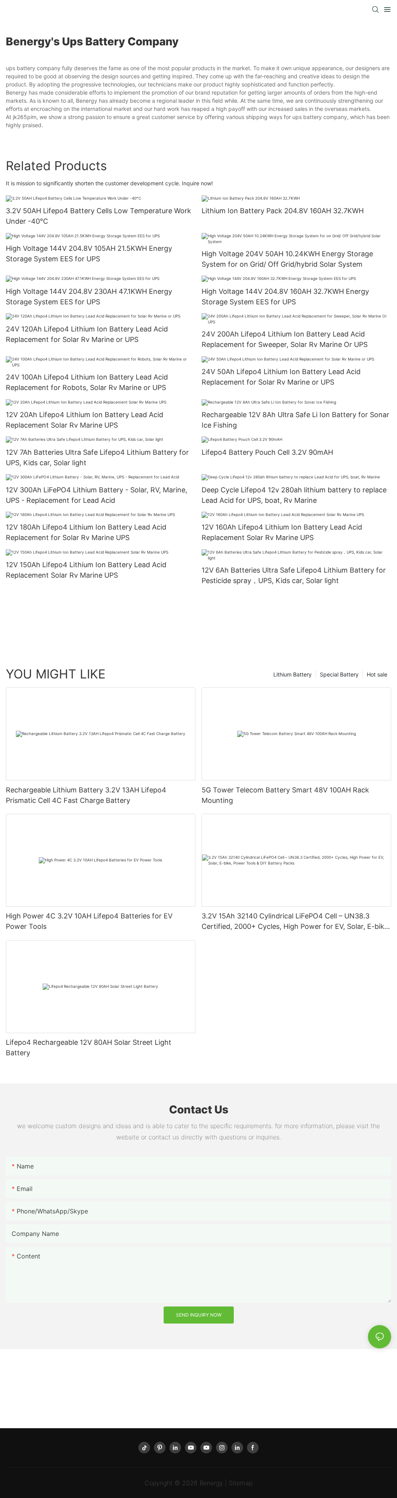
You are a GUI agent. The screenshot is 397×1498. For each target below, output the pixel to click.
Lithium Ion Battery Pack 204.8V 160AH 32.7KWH (283, 211)
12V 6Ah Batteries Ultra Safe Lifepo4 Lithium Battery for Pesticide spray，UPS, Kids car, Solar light (294, 575)
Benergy (211, 1483)
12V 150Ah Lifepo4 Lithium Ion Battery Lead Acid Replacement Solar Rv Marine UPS (86, 570)
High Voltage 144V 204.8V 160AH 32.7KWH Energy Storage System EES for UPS (285, 296)
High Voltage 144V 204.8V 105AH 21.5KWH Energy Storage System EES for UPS (89, 253)
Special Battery (339, 674)
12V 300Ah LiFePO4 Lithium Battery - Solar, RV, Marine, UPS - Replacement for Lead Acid (96, 495)
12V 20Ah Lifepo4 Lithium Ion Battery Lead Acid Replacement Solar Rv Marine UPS (84, 420)
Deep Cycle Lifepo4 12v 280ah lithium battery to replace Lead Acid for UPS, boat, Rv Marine (294, 495)
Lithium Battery (292, 674)
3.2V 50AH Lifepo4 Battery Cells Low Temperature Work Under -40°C (98, 216)
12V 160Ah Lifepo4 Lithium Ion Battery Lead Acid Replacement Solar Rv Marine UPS (282, 532)
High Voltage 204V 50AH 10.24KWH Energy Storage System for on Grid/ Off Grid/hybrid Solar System (287, 259)
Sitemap (240, 1483)
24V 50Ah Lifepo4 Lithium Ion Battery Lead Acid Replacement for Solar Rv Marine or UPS (281, 377)
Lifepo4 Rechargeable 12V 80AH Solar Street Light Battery (88, 1047)
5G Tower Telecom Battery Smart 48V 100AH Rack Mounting (285, 795)
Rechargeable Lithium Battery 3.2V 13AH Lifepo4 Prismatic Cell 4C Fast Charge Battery (86, 795)
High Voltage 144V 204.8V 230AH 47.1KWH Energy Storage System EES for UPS (89, 296)
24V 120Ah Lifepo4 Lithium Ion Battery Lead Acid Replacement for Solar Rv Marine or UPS (87, 334)
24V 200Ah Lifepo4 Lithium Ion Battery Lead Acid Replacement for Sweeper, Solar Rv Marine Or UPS (285, 339)
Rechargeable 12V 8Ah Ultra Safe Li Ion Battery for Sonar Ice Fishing (295, 420)
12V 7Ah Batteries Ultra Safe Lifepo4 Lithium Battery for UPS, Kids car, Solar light (97, 457)
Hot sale (377, 674)
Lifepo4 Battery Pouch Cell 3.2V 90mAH (267, 452)
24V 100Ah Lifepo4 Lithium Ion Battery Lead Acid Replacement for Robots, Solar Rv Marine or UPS (87, 382)
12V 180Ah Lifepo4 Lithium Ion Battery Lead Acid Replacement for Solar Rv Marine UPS (86, 532)
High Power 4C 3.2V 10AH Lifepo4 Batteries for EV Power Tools (89, 921)
